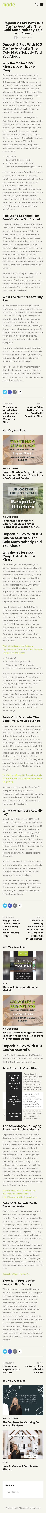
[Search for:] (23, 1492)
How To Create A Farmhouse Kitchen (20, 1468)
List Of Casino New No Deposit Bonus (20, 1197)
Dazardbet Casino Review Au (16, 1274)
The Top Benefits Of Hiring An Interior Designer (21, 1424)
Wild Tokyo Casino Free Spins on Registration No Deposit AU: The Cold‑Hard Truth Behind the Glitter (23, 649)
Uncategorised (10, 468)
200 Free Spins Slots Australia (17, 1193)
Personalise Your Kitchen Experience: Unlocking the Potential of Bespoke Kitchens (21, 523)
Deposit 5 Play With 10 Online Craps (19, 1190)
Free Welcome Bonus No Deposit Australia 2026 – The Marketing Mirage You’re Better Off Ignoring (23, 778)
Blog (5, 983)
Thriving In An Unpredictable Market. (20, 989)
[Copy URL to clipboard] (20, 392)
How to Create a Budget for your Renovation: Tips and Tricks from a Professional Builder (23, 475)
